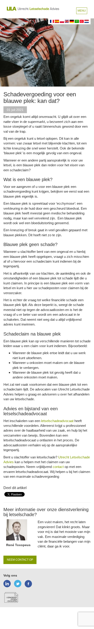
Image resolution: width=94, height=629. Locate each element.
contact (58, 467)
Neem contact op (20, 559)
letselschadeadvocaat (57, 421)
